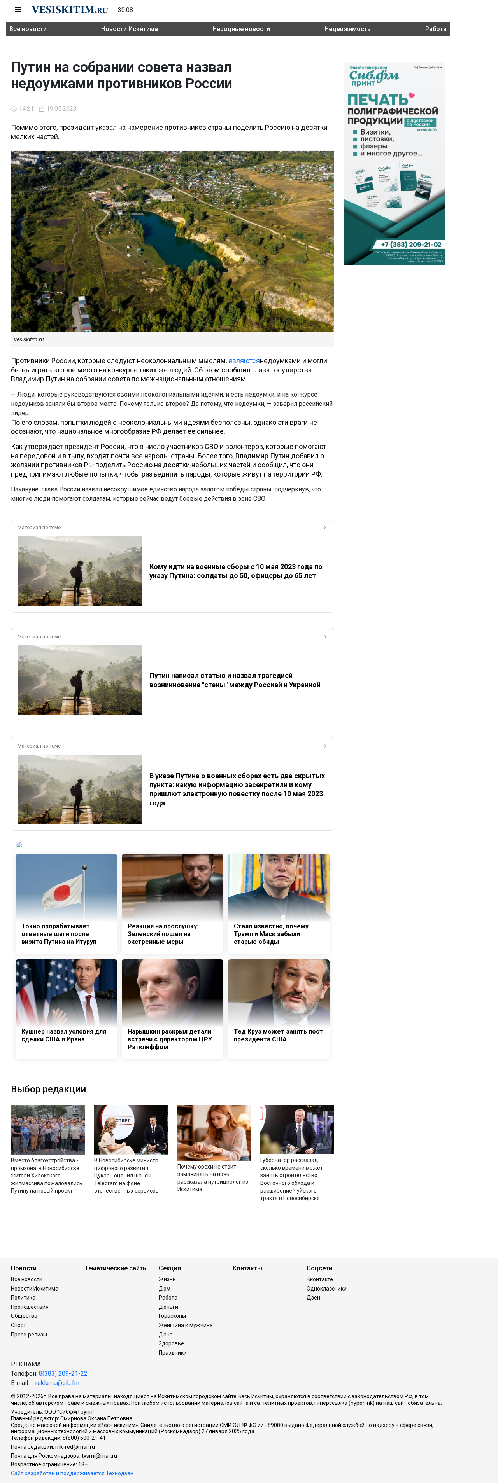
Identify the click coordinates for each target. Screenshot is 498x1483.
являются (244, 360)
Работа (436, 29)
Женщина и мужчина (186, 1325)
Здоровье (171, 1343)
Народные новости (241, 29)
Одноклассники (327, 1289)
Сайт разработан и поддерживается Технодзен (72, 1473)
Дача (166, 1334)
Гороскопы (172, 1316)
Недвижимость (347, 29)
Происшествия (30, 1307)
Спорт (18, 1325)
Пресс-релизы (29, 1334)
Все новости (28, 29)
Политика (23, 1297)
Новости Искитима (129, 29)
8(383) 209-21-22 (63, 1373)
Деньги (168, 1307)
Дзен (313, 1297)
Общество (24, 1316)
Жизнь (167, 1279)
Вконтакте (320, 1279)
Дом (164, 1289)
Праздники (173, 1353)
